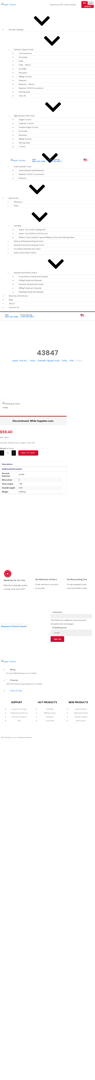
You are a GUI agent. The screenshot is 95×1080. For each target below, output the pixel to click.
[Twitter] (81, 661)
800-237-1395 (38, 161)
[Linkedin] (90, 661)
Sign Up (57, 639)
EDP (84, 3)
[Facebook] (71, 661)
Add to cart (28, 453)
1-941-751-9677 (54, 161)
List (90, 3)
